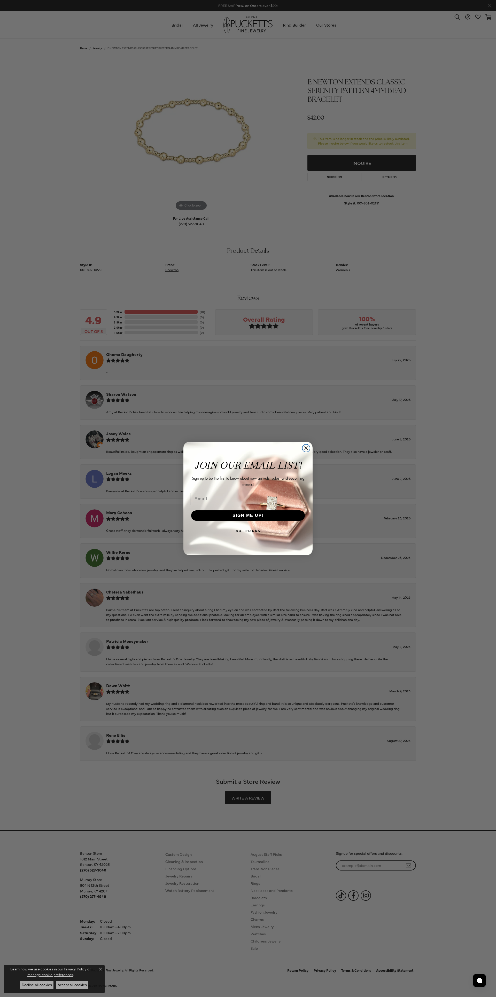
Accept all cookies (72, 985)
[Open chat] (479, 980)
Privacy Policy (75, 969)
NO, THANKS (248, 531)
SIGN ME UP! (248, 515)
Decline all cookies (37, 985)
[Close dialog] (306, 448)
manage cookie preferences (50, 975)
